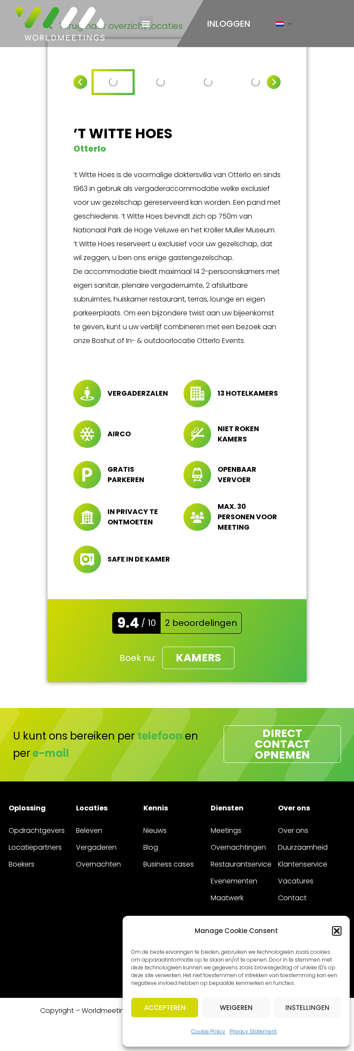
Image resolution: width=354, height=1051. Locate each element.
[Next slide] (274, 82)
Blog (150, 847)
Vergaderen (96, 847)
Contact (292, 898)
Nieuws (155, 830)
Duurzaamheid (303, 847)
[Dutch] (280, 26)
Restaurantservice (241, 864)
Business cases (168, 864)
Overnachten (98, 864)
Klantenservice (302, 864)
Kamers (198, 657)
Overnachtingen (238, 847)
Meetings (226, 830)
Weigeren (236, 1007)
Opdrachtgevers (37, 830)
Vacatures (295, 881)
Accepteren (165, 1007)
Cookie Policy (208, 1031)
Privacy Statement (253, 1031)
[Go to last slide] (80, 82)
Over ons (293, 830)
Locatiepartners (35, 847)
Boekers (22, 864)
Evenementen (234, 881)
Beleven (89, 830)
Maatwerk (227, 898)
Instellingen (307, 1007)
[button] (336, 931)
